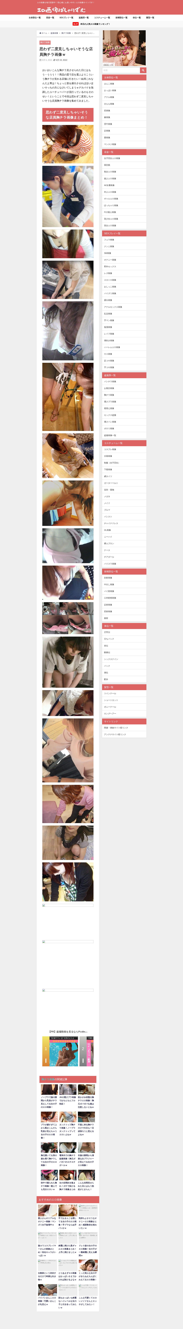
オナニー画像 (110, 260)
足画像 (107, 131)
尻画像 (107, 111)
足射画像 (108, 605)
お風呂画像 (109, 388)
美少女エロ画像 (111, 219)
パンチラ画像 (110, 381)
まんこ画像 (109, 84)
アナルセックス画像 (113, 307)
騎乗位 (107, 652)
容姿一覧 (50, 18)
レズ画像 (108, 273)
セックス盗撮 (110, 415)
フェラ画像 (109, 240)
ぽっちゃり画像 (111, 205)
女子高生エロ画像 (112, 158)
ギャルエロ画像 (111, 199)
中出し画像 (109, 585)
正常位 (107, 632)
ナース (107, 550)
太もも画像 (109, 104)
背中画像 (108, 124)
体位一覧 (137, 18)
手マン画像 (109, 320)
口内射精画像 (110, 598)
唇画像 (107, 138)
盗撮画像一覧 (110, 435)
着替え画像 (109, 408)
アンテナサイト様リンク (115, 734)
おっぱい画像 (110, 90)
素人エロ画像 (110, 179)
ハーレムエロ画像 (112, 347)
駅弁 (106, 679)
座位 (106, 646)
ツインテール (110, 693)
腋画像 (107, 117)
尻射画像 (108, 611)
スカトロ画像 (110, 280)
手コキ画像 (109, 367)
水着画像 (108, 456)
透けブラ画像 (110, 402)
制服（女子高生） (112, 463)
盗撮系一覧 (84, 18)
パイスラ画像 (110, 564)
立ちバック (109, 639)
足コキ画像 (109, 361)
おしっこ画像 (110, 287)
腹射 (106, 618)
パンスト (108, 517)
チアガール (109, 557)
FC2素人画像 (110, 212)
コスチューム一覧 (102, 18)
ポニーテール (110, 707)
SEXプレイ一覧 (66, 18)
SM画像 (107, 253)
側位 (106, 673)
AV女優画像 (109, 185)
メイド (107, 503)
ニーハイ (108, 537)
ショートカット (111, 700)
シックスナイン (111, 659)
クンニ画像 (109, 246)
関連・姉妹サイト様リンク (116, 728)
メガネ (107, 496)
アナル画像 (109, 97)
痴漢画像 (108, 327)
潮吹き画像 (109, 340)
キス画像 (108, 354)
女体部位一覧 (35, 18)
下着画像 (108, 470)
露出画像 (108, 300)
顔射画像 (108, 578)
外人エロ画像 (110, 192)
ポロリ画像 (109, 429)
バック (107, 666)
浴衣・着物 (109, 490)
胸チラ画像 (45, 42)
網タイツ (108, 476)
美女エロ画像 (110, 226)
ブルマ (107, 510)
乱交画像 (108, 314)
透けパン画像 (110, 422)
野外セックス (110, 267)
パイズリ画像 (110, 294)
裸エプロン (109, 544)
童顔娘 (107, 165)
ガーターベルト (111, 483)
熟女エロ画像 (110, 172)
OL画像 (107, 530)
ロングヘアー (110, 714)
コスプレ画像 (110, 449)
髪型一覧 (150, 18)
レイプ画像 (109, 334)
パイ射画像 (109, 591)
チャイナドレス (111, 523)
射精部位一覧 (122, 18)
